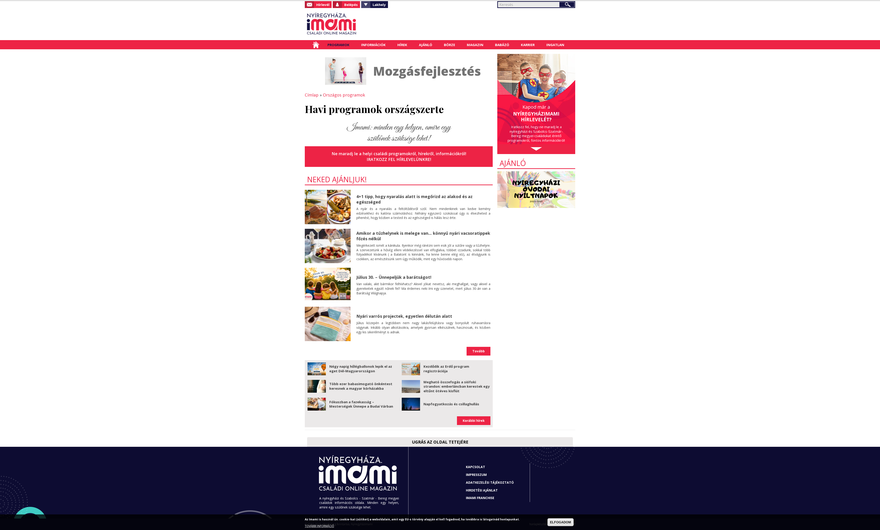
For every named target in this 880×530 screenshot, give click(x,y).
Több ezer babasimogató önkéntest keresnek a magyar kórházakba (360, 386)
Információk (373, 44)
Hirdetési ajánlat (482, 490)
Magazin (475, 44)
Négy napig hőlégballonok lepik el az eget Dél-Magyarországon (360, 368)
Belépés (351, 4)
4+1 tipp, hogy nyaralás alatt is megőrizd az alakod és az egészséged (414, 199)
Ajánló (425, 44)
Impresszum (476, 474)
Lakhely (379, 4)
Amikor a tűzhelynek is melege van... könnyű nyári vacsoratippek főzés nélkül (423, 235)
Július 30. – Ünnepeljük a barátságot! (393, 277)
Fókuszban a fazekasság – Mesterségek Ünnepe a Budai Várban (361, 404)
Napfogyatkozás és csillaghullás (451, 404)
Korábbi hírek (474, 420)
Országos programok (344, 95)
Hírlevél (322, 4)
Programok (338, 44)
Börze (449, 44)
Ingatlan (555, 44)
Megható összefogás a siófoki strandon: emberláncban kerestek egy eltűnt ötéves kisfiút (457, 386)
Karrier (528, 44)
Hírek (402, 44)
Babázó (502, 44)
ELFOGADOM (560, 522)
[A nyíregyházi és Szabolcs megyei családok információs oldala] (346, 24)
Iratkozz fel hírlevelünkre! (399, 159)
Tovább (478, 351)
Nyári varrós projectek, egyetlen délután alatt (404, 316)
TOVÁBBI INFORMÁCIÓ (319, 526)
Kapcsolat (475, 467)
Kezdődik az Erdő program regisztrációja (446, 368)
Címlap (316, 44)
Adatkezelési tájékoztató (490, 482)
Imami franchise (480, 498)
